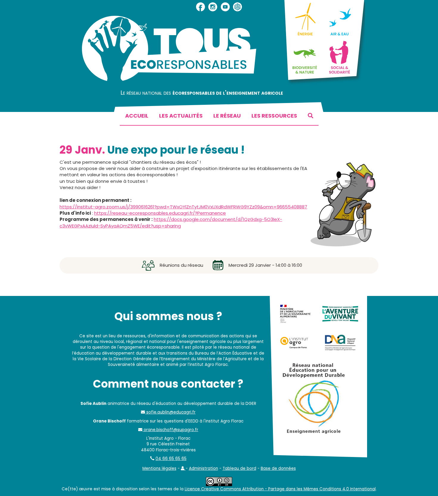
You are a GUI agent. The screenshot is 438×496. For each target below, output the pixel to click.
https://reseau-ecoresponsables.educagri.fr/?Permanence (160, 213)
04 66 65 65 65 (171, 458)
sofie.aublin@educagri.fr (170, 412)
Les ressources (274, 115)
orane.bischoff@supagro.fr (170, 430)
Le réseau (227, 115)
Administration (203, 468)
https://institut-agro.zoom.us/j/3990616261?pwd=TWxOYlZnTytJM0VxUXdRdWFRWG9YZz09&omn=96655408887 (183, 207)
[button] (183, 468)
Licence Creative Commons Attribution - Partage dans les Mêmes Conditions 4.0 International (280, 489)
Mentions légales (159, 468)
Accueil (136, 115)
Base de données (278, 468)
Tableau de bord (239, 468)
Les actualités (181, 115)
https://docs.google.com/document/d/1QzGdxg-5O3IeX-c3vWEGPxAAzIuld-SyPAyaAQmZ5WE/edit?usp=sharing (171, 222)
